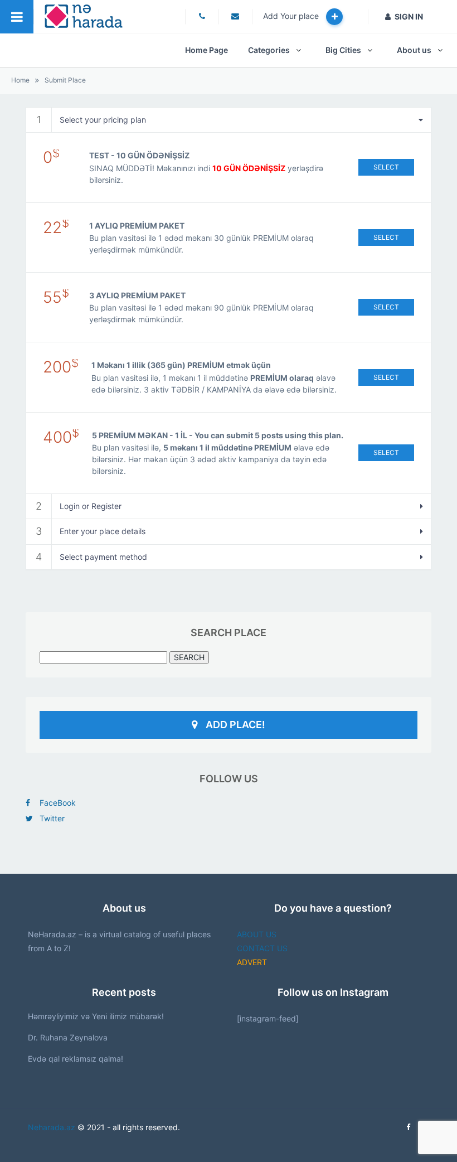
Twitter (52, 818)
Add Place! (235, 724)
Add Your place (292, 16)
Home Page (206, 50)
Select (386, 167)
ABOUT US (256, 934)
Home (20, 80)
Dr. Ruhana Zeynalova (68, 1037)
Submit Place (65, 80)
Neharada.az (51, 1127)
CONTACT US (262, 948)
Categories (269, 50)
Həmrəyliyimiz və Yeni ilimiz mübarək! (96, 1016)
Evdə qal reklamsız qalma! (75, 1058)
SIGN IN (409, 16)
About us (414, 50)
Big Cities (343, 50)
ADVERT (252, 962)
